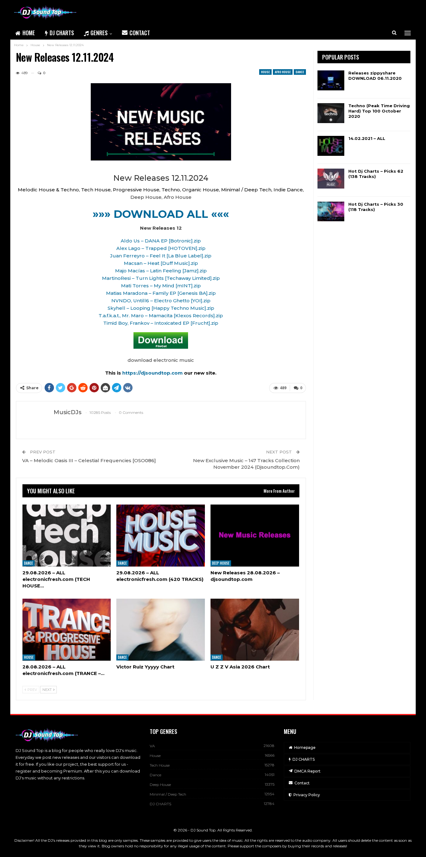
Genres (99, 33)
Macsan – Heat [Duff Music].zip (161, 263)
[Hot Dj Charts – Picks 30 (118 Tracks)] (330, 212)
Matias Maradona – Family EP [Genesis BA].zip (161, 293)
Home (28, 33)
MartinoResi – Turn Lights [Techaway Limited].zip (161, 278)
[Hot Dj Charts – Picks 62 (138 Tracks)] (330, 179)
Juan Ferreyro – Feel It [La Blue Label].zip (160, 256)
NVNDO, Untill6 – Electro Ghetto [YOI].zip (161, 301)
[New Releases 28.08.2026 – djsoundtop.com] (255, 536)
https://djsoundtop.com (153, 373)
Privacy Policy (306, 794)
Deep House (221, 563)
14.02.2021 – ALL (366, 138)
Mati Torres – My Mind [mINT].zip (161, 286)
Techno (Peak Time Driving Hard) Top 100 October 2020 (379, 111)
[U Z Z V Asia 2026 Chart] (255, 630)
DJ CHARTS (62, 33)
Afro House (283, 71)
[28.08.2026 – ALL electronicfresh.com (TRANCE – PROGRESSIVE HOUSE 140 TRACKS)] (66, 630)
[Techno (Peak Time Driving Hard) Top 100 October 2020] (330, 113)
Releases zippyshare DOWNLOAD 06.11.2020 (375, 75)
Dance (300, 71)
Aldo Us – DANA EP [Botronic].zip (161, 241)
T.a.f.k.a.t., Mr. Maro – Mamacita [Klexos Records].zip (161, 315)
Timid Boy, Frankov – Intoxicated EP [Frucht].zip (160, 323)
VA (152, 746)
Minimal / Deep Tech (168, 794)
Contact (139, 33)
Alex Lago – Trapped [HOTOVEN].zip (161, 248)
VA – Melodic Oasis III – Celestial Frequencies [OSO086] (89, 460)
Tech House (160, 765)
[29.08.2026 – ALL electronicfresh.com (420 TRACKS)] (160, 536)
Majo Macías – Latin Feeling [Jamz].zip (161, 271)
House (265, 71)
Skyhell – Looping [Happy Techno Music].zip (161, 308)
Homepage (305, 747)
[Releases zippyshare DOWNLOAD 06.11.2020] (330, 80)
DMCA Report (307, 771)
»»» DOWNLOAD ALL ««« (161, 214)
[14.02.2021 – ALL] (330, 146)
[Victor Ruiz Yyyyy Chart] (160, 630)
